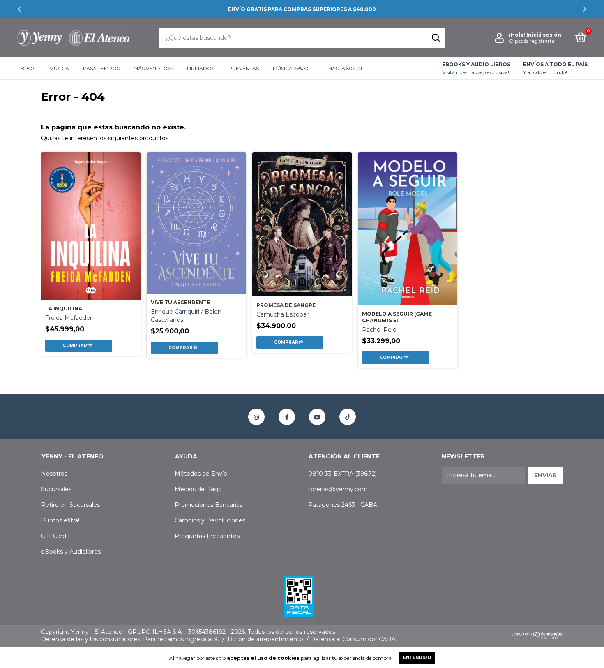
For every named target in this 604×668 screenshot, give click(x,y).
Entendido (417, 657)
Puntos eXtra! (60, 520)
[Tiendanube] (537, 637)
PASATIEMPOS (101, 68)
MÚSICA (59, 68)
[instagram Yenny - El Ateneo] (256, 417)
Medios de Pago (198, 489)
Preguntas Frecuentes (207, 536)
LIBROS (25, 68)
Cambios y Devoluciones (210, 520)
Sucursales (56, 489)
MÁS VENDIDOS (153, 68)
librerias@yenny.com (338, 489)
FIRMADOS (200, 68)
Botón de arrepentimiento (265, 639)
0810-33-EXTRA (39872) (342, 473)
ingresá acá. (202, 639)
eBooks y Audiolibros (71, 551)
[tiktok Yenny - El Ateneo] (347, 417)
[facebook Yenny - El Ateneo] (287, 417)
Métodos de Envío (201, 473)
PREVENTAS (243, 68)
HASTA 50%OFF (347, 68)
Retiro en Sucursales (70, 505)
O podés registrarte (531, 41)
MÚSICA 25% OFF (293, 68)
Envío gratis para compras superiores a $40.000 (302, 9)
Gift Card (53, 536)
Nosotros (54, 473)
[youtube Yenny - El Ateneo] (317, 417)
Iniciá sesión (543, 35)
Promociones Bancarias (208, 505)
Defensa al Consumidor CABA (353, 639)
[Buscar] (435, 37)
